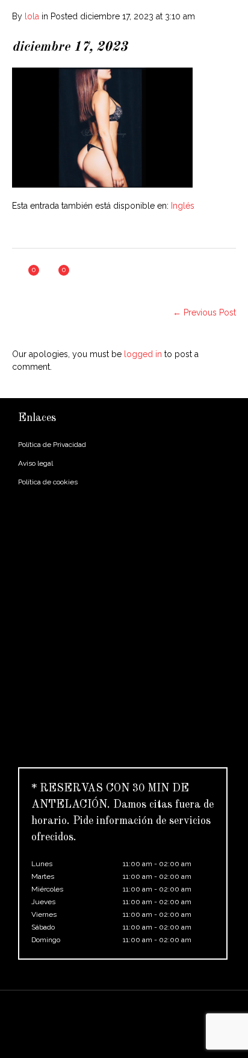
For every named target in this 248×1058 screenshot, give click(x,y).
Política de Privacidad (52, 444)
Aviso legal (35, 463)
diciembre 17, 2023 (70, 47)
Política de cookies (48, 482)
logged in (143, 354)
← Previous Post (204, 312)
